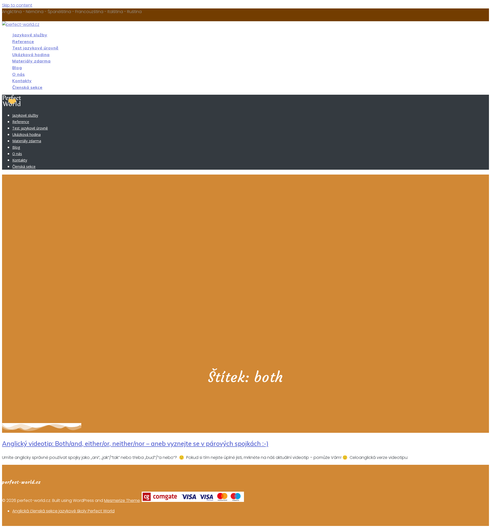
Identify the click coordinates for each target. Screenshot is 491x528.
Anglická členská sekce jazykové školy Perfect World (63, 511)
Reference (23, 41)
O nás (18, 74)
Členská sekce (27, 87)
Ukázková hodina (31, 54)
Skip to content (17, 5)
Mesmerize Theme (122, 500)
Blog (17, 67)
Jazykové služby (29, 34)
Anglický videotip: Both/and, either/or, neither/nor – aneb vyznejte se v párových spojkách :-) (135, 443)
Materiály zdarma (31, 60)
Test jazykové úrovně (35, 47)
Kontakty (22, 80)
